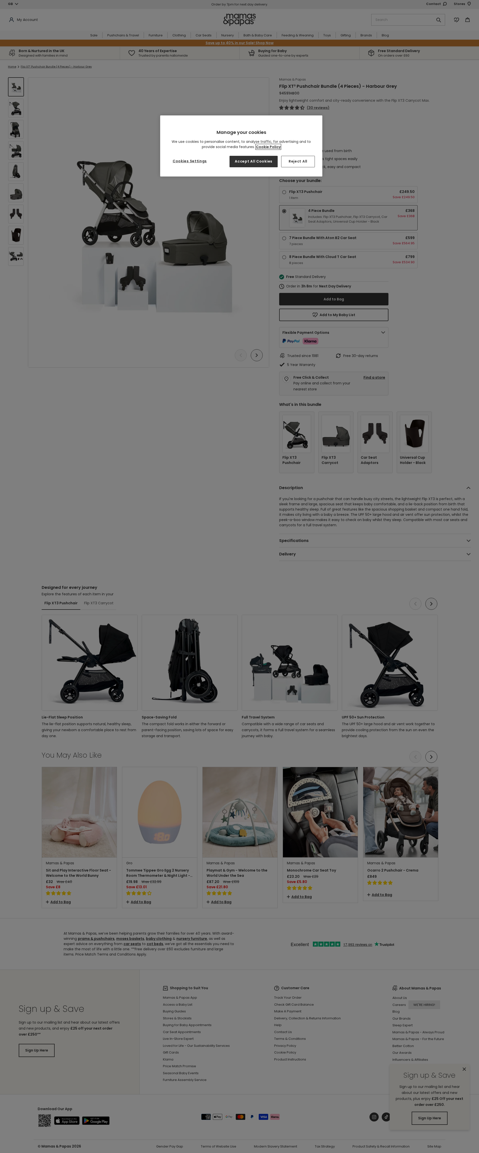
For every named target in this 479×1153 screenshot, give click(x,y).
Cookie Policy (268, 146)
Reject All (298, 161)
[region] (241, 146)
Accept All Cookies (253, 161)
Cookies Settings (190, 161)
